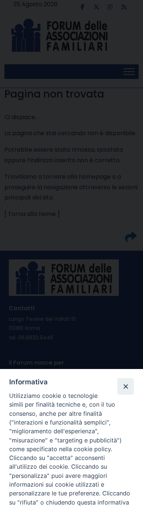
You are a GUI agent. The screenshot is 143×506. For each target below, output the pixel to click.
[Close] (125, 386)
